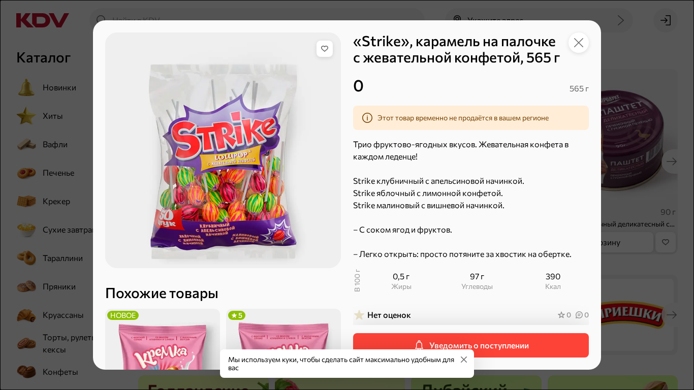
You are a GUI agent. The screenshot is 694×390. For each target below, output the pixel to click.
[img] (325, 49)
